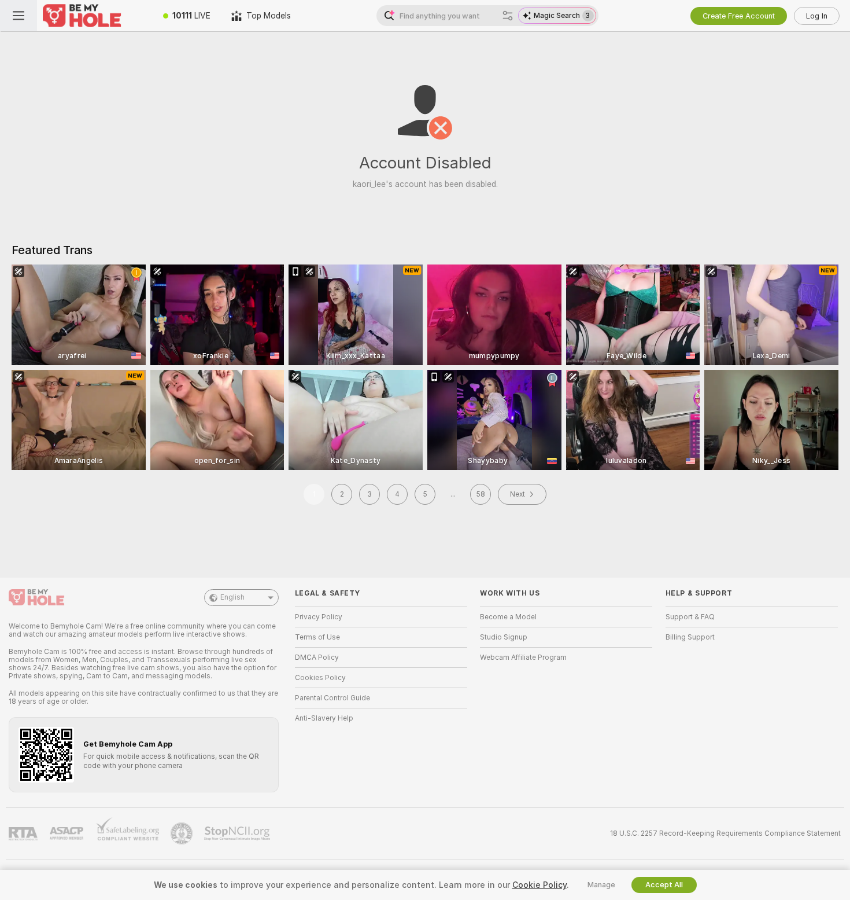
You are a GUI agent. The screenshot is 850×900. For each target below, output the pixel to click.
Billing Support (690, 637)
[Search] (508, 16)
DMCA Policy (317, 657)
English (232, 597)
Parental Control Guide (332, 698)
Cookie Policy (539, 885)
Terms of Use (317, 637)
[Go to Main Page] (95, 15)
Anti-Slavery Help (324, 718)
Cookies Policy (320, 678)
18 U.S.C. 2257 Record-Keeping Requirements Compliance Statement (725, 833)
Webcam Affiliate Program (523, 657)
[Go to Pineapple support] (183, 833)
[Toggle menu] (18, 15)
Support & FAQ (690, 617)
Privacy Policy (318, 617)
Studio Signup (503, 637)
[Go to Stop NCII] (238, 833)
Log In (816, 16)
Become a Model (508, 617)
